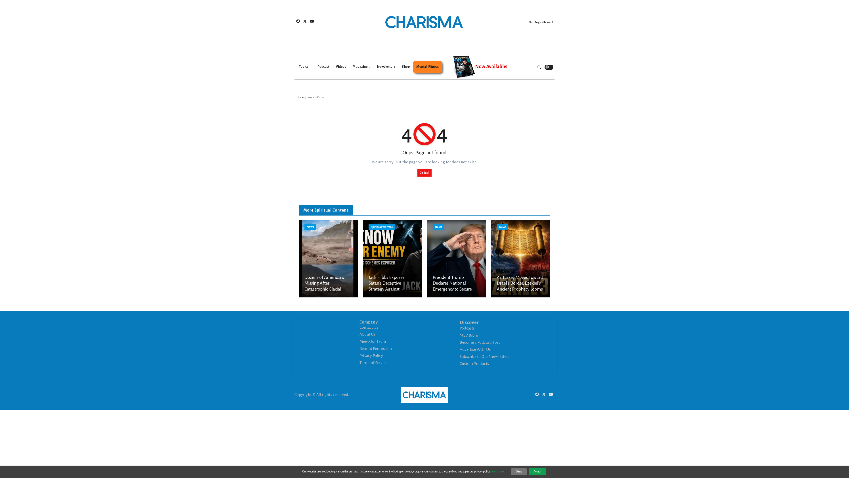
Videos (341, 66)
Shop (406, 66)
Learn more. (498, 471)
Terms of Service (373, 362)
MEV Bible (469, 335)
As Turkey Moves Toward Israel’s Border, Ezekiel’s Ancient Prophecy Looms (520, 283)
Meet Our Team (372, 341)
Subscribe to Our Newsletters (484, 356)
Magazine (360, 66)
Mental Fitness (427, 66)
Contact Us (368, 327)
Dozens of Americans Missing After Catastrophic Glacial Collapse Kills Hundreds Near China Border (326, 289)
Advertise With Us (475, 349)
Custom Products (474, 363)
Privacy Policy (371, 355)
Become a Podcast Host (480, 342)
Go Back (424, 172)
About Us (367, 334)
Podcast (323, 66)
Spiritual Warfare (382, 227)
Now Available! (491, 66)
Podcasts (467, 328)
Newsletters (386, 66)
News (310, 227)
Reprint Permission (375, 348)
